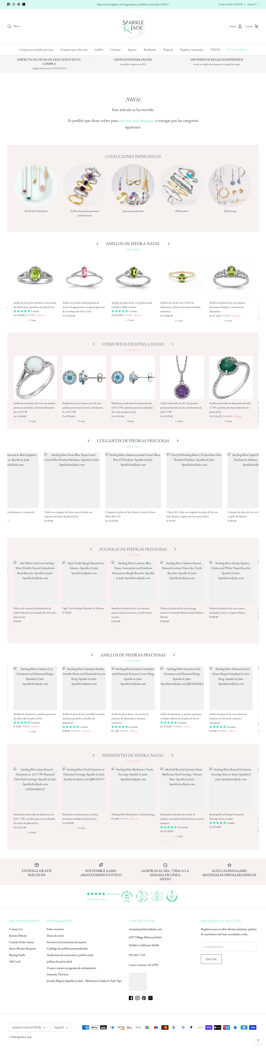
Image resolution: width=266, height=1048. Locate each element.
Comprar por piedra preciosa (36, 50)
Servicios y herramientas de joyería (66, 942)
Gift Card (14, 961)
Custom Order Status (21, 942)
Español (251, 4)
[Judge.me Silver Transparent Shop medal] (142, 896)
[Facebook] (8, 4)
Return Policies (18, 936)
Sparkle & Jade (24, 1037)
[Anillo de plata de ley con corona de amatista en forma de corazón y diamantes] (231, 688)
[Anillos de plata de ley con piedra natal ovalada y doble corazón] (133, 277)
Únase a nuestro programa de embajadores (71, 968)
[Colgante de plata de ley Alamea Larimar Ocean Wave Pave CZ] (133, 480)
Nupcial (168, 50)
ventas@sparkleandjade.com (145, 929)
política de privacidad (59, 961)
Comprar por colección (74, 50)
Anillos (99, 50)
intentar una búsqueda (137, 120)
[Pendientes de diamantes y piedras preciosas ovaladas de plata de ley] (84, 788)
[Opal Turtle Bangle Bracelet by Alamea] (84, 582)
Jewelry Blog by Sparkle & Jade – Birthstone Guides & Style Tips (84, 981)
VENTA (215, 50)
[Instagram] (13, 4)
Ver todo (133, 249)
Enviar (211, 959)
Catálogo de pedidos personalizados (67, 948)
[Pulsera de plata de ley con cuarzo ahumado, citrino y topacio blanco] (231, 582)
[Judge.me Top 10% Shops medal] (172, 896)
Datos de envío (55, 936)
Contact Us (15, 929)
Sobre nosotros (55, 929)
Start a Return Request (22, 948)
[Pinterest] (18, 4)
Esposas (132, 50)
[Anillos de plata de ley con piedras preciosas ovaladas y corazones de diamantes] (231, 277)
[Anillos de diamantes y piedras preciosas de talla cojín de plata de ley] (35, 688)
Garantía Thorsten (57, 974)
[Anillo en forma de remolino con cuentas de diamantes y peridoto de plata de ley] (35, 277)
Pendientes (150, 50)
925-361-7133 (137, 955)
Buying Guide (17, 955)
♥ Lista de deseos (237, 50)
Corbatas (115, 50)
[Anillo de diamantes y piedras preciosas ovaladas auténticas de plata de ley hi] (182, 688)
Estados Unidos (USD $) (230, 4)
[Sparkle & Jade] (133, 26)
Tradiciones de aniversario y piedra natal (70, 955)
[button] (22, 311)
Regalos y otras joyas (191, 50)
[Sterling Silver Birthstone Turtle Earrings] (133, 788)
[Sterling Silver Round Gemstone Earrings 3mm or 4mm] (231, 788)
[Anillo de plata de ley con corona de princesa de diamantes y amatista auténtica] (133, 688)
